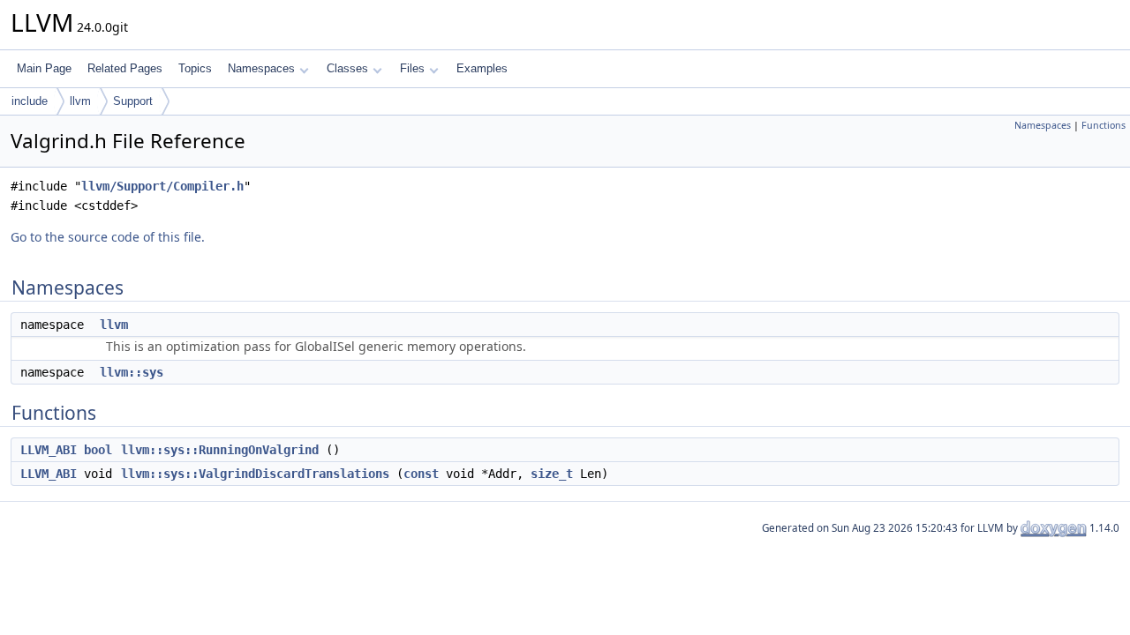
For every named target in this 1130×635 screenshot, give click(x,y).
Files (412, 68)
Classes (347, 68)
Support (133, 101)
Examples (482, 68)
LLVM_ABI (48, 450)
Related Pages (124, 68)
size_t (552, 474)
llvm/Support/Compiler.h (162, 186)
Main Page (44, 68)
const (421, 474)
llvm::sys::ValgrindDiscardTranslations (255, 474)
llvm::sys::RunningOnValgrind (220, 450)
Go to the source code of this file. (108, 236)
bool (98, 450)
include (29, 101)
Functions (1103, 125)
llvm (80, 101)
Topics (195, 68)
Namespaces (261, 68)
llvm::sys (131, 372)
